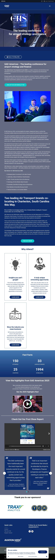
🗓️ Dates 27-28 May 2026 (13, 57)
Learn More (15, 297)
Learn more (39, 297)
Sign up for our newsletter (15, 85)
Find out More (27, 241)
